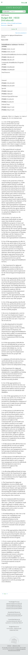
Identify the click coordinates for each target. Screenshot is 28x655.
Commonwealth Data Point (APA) (13, 606)
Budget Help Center (14, 630)
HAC (16, 621)
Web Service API (17, 628)
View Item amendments (20, 33)
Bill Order (3, 23)
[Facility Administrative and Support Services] (2, 593)
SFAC (19, 621)
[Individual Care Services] (7, 593)
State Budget (14, 7)
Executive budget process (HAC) (13, 605)
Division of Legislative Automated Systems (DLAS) (17, 649)
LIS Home (9, 645)
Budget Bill (6, 11)
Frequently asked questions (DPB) (13, 608)
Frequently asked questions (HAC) (13, 615)
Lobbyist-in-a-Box (16, 645)
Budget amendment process (13, 614)
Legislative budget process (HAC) (13, 603)
